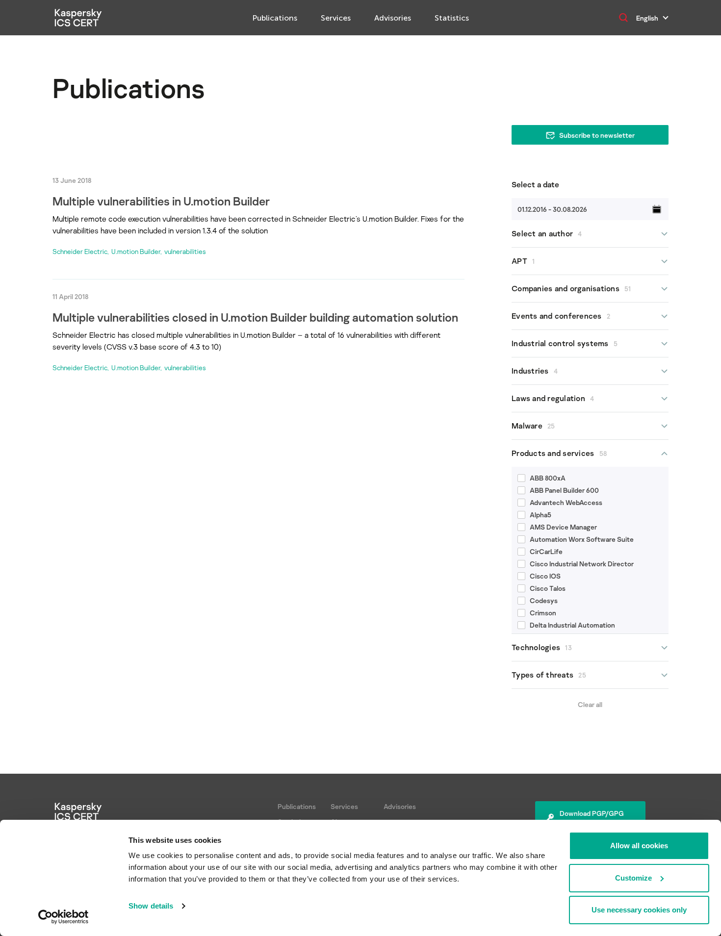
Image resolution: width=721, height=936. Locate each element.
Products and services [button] (559, 453)
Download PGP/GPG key (592, 818)
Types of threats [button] (549, 675)
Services (336, 18)
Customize (633, 878)
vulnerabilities (185, 251)
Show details (151, 906)
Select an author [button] (547, 233)
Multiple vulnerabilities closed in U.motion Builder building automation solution (255, 317)
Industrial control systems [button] (565, 343)
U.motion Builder (135, 251)
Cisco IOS (545, 576)
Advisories (392, 18)
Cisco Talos (548, 588)
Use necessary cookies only (639, 910)
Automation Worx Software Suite (582, 539)
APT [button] (523, 261)
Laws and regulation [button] (553, 398)
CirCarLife (546, 551)
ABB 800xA (548, 478)
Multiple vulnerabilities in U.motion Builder (161, 201)
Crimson (543, 612)
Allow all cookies (639, 845)
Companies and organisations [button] (571, 288)
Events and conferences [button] (561, 316)
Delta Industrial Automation (572, 625)
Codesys (544, 600)
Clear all (590, 704)
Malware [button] (533, 425)
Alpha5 (540, 514)
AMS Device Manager (563, 527)
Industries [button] (535, 371)
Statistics (452, 18)
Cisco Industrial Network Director (582, 563)
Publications (275, 18)
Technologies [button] (542, 647)
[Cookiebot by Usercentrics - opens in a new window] (63, 917)
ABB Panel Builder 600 (564, 490)
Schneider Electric (79, 251)
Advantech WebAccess (566, 502)
